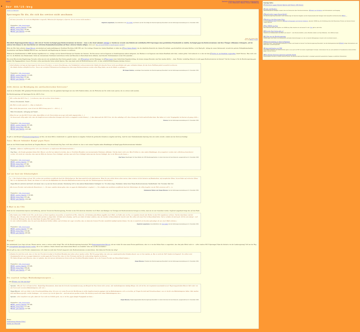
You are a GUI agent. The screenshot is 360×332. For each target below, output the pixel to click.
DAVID (342, 43)
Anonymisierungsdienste (31, 137)
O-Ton (230, 2)
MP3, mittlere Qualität (19, 27)
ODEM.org (256, 2)
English (8, 1)
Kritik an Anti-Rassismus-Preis (275, 19)
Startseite (225, 1)
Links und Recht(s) (271, 9)
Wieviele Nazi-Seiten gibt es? (274, 31)
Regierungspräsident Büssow (101, 244)
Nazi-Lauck (109, 59)
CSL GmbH (130, 22)
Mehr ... (345, 15)
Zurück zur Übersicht (13, 10)
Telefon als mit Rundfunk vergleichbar (224, 53)
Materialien (236, 2)
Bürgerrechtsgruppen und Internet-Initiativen (296, 21)
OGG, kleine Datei (18, 29)
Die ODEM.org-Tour (271, 26)
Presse (248, 2)
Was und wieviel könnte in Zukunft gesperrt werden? (110, 44)
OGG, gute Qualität (18, 31)
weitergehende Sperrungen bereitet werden (22, 246)
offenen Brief (273, 21)
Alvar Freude (254, 39)
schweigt (106, 43)
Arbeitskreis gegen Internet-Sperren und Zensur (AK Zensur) (284, 5)
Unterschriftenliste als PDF (273, 48)
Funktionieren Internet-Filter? (16, 321)
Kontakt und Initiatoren (242, 1)
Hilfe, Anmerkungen (24, 25)
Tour (311, 27)
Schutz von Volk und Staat (21, 281)
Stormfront (85, 59)
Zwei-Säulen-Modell (130, 48)
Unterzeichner (254, 1)
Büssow (31, 43)
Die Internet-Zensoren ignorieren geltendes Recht (280, 55)
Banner (243, 2)
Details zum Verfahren (316, 10)
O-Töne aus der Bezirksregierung (275, 36)
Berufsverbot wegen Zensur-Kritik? (276, 14)
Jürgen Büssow (30, 48)
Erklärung (232, 1)
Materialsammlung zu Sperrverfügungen (277, 42)
